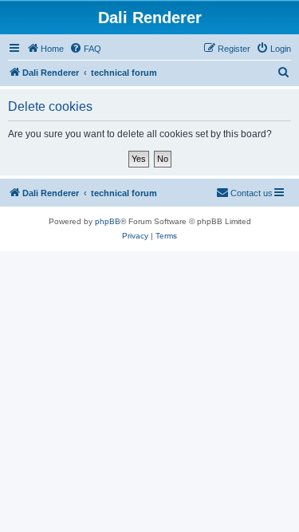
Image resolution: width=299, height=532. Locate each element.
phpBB (107, 221)
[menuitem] (85, 48)
